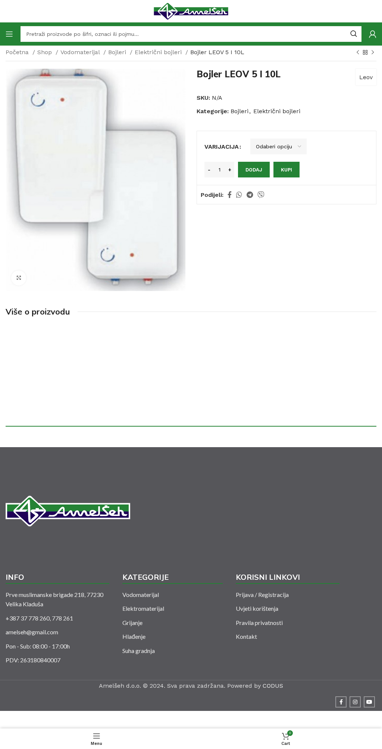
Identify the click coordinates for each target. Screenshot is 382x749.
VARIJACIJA (221, 146)
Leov (366, 77)
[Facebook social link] (229, 194)
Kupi (286, 170)
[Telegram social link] (249, 194)
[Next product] (372, 52)
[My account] (372, 34)
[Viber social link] (260, 194)
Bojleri (118, 52)
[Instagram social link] (355, 702)
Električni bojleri (159, 52)
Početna (18, 52)
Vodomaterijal (80, 52)
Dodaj (253, 170)
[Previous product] (357, 52)
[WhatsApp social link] (239, 194)
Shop (45, 52)
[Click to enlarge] (18, 277)
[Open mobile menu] (9, 34)
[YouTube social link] (369, 702)
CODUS (273, 685)
